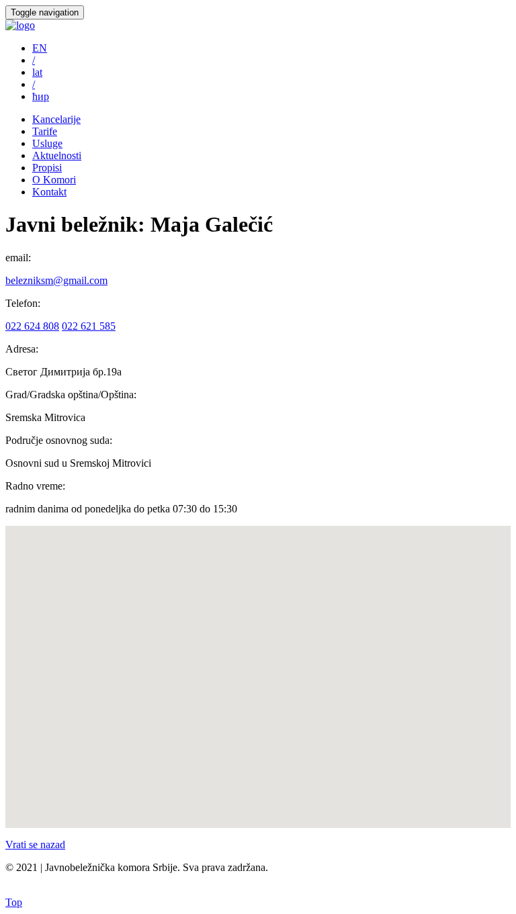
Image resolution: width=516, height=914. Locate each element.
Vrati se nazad (35, 844)
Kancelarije (56, 119)
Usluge (47, 143)
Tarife (44, 131)
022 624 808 (32, 326)
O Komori (54, 179)
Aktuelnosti (56, 155)
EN (39, 48)
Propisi (47, 167)
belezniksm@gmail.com (56, 280)
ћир (40, 96)
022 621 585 (89, 326)
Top (13, 902)
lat (37, 72)
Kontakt (49, 191)
